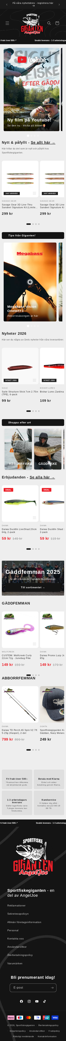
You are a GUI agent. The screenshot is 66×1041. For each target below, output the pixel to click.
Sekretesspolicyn (18, 913)
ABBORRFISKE (19, 463)
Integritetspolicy (18, 1031)
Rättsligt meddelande (23, 1036)
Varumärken (15, 963)
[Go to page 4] (39, 224)
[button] (7, 23)
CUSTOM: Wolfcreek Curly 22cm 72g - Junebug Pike (17, 657)
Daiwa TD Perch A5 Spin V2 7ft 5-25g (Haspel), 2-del (19, 731)
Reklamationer (16, 905)
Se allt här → (43, 142)
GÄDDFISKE (47, 463)
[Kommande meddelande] (59, 5)
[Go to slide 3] (35, 136)
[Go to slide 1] (28, 136)
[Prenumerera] (52, 987)
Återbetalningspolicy (20, 955)
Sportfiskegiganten (25, 1025)
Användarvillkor (17, 946)
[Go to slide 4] (38, 136)
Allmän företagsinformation (24, 922)
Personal (13, 930)
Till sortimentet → (33, 587)
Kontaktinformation (47, 1036)
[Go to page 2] (33, 224)
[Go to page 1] (28, 224)
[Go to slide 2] (31, 136)
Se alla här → (42, 477)
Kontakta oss (15, 938)
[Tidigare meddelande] (7, 5)
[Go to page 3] (36, 224)
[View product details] (30, 282)
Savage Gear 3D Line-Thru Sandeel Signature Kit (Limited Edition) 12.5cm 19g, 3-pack (19, 207)
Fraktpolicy (54, 1031)
